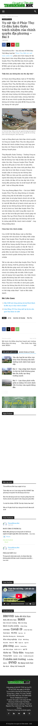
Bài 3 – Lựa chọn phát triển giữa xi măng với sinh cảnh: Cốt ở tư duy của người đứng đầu (24, 383)
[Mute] (30, 604)
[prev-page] (3, 392)
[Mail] (19, 713)
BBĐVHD (8, 616)
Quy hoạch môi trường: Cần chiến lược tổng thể (27, 343)
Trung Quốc (29, 653)
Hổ (24, 633)
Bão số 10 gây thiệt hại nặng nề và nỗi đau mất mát (18, 508)
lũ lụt (20, 639)
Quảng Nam (23, 646)
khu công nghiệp (10, 639)
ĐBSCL (5, 663)
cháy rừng (23, 626)
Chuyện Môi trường (12, 16)
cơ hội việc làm (28, 630)
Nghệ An (21, 642)
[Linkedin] (14, 713)
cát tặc (9, 318)
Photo (8, 537)
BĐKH (21, 619)
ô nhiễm (30, 659)
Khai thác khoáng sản (9, 636)
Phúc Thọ (29, 318)
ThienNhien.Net (13, 523)
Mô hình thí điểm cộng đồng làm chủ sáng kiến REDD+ (10, 343)
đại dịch (6, 666)
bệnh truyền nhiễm (11, 626)
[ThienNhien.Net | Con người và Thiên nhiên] (19, 4)
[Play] (4, 604)
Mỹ (16, 642)
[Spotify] (24, 713)
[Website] (29, 713)
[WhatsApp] (17, 45)
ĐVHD (13, 662)
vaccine (15, 656)
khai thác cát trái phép (19, 318)
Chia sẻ (6, 542)
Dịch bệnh (6, 633)
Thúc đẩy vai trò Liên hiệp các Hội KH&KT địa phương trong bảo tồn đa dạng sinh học (18, 491)
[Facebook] (4, 45)
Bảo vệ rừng (22, 623)
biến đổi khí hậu (22, 616)
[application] (19, 596)
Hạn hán (20, 633)
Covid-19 (16, 629)
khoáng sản (20, 636)
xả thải (20, 656)
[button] (3, 11)
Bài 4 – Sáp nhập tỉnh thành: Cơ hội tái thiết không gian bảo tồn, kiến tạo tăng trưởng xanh (24, 372)
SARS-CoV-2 (18, 649)
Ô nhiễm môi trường (14, 659)
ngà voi (26, 642)
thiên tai (7, 653)
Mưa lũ (11, 642)
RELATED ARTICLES (10, 352)
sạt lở (25, 649)
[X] (8, 45)
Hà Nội (14, 633)
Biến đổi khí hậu (9, 620)
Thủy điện (18, 652)
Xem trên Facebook (8, 540)
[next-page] (6, 392)
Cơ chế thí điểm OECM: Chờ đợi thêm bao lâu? (18, 503)
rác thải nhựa (8, 649)
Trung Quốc (7, 656)
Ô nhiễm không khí (28, 656)
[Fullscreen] (33, 604)
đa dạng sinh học (25, 663)
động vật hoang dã (17, 666)
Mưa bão (5, 642)
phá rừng (8, 646)
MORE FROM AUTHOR (26, 352)
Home (3, 16)
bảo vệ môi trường (10, 623)
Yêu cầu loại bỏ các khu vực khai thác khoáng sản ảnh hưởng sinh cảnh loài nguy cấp (24, 360)
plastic (17, 646)
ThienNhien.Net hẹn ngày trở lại (14, 486)
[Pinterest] (13, 45)
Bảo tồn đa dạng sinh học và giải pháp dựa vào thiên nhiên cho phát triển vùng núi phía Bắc (18, 498)
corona (6, 629)
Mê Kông (26, 639)
